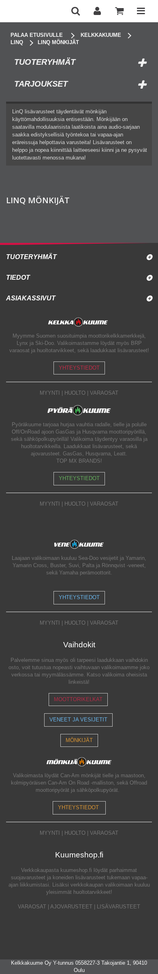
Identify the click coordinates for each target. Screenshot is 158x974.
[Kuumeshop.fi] (35, 11)
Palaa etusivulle (37, 35)
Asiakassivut (31, 298)
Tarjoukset (41, 83)
